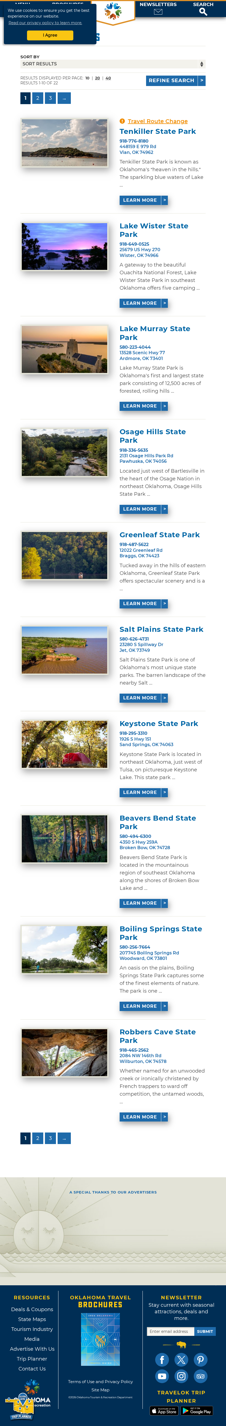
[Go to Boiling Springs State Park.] (64, 949)
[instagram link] (181, 1376)
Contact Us (32, 1369)
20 (97, 78)
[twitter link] (181, 1360)
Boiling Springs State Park (161, 933)
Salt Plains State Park (162, 629)
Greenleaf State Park (160, 535)
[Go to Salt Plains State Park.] (64, 650)
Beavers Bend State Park (158, 822)
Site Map (100, 1389)
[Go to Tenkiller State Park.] (64, 143)
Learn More (140, 200)
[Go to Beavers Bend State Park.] (64, 839)
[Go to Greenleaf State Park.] (64, 555)
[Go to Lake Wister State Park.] (64, 247)
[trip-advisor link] (201, 1376)
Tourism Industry (32, 1329)
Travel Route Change (158, 121)
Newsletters (158, 4)
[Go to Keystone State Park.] (64, 744)
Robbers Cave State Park (158, 1036)
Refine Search (172, 80)
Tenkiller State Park (158, 131)
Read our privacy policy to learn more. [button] (45, 22)
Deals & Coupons (32, 1309)
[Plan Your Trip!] (20, 1406)
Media (32, 1339)
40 (108, 78)
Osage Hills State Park (153, 436)
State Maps (32, 1319)
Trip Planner (32, 1359)
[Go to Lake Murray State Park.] (64, 349)
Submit (205, 1331)
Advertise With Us (32, 1349)
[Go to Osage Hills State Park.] (64, 452)
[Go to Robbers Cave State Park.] (64, 1053)
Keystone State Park (159, 723)
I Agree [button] (50, 35)
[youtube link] (162, 1376)
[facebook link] (162, 1360)
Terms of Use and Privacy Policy (100, 1381)
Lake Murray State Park (155, 333)
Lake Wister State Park (154, 230)
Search (203, 4)
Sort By (29, 56)
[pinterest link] (201, 1360)
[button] (203, 9)
